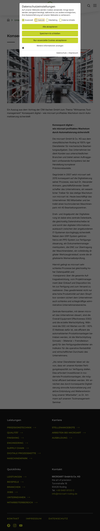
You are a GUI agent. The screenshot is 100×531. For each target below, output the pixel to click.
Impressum (73, 53)
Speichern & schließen (50, 33)
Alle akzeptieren (50, 26)
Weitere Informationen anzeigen (50, 45)
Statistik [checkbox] (41, 20)
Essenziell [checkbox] (29, 20)
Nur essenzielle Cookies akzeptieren (50, 40)
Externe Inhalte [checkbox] (68, 20)
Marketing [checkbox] (53, 20)
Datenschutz (61, 53)
